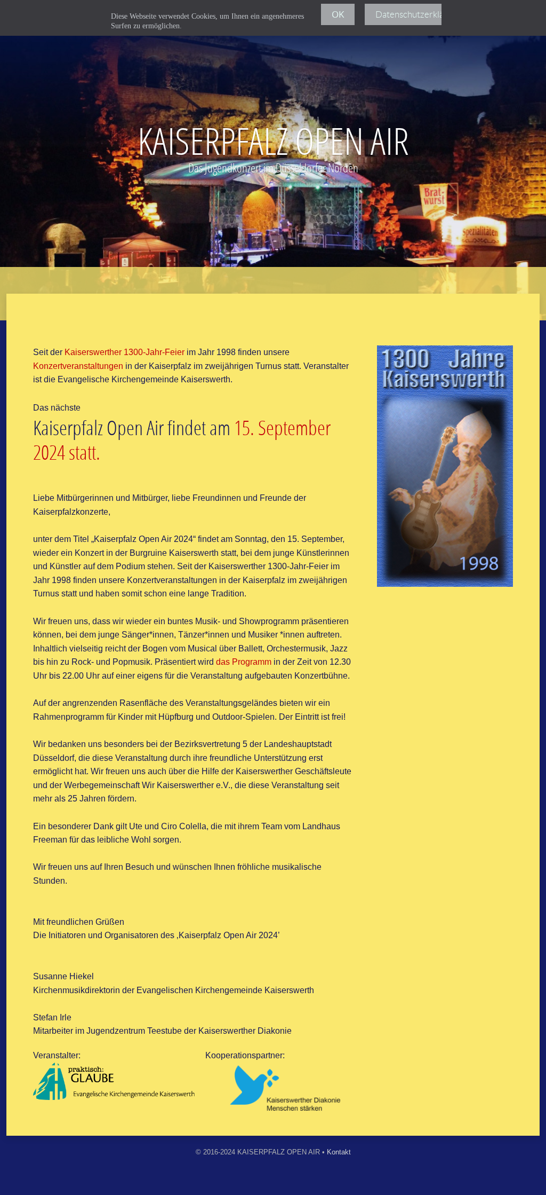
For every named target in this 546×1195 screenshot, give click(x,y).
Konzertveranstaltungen (78, 366)
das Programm (243, 661)
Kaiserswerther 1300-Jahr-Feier (124, 352)
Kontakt (339, 1152)
